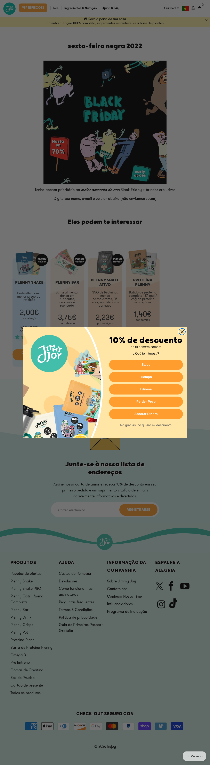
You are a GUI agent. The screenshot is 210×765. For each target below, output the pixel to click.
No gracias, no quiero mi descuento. (146, 425)
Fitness (146, 389)
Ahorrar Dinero (146, 414)
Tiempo (146, 377)
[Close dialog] (182, 331)
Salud (146, 364)
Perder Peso (146, 401)
